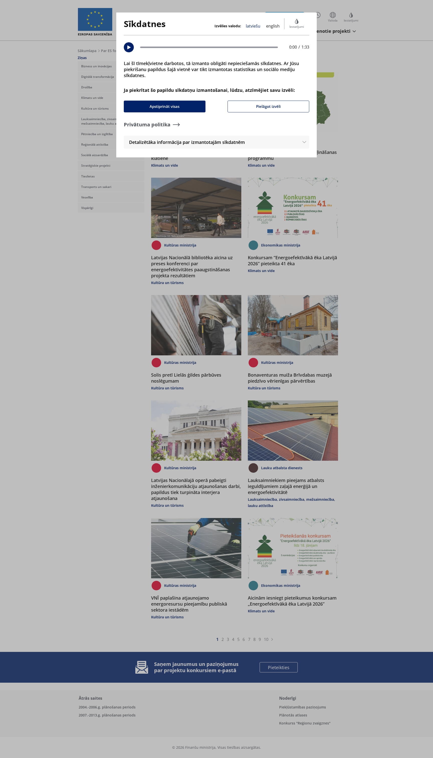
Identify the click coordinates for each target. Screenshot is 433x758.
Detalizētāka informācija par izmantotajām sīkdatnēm (187, 142)
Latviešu (253, 26)
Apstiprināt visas (164, 106)
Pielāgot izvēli (268, 106)
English (273, 26)
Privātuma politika (147, 124)
